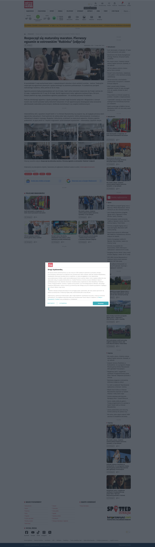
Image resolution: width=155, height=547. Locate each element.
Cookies (57, 299)
